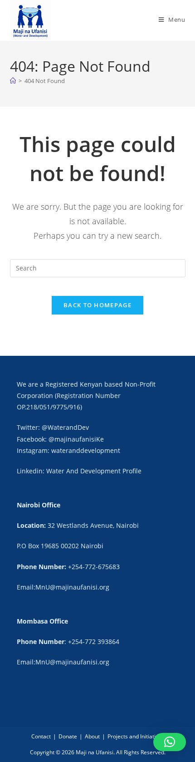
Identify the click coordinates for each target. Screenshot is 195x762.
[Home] (13, 81)
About (92, 736)
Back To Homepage (97, 305)
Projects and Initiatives (135, 736)
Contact (41, 736)
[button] (169, 742)
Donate (67, 736)
